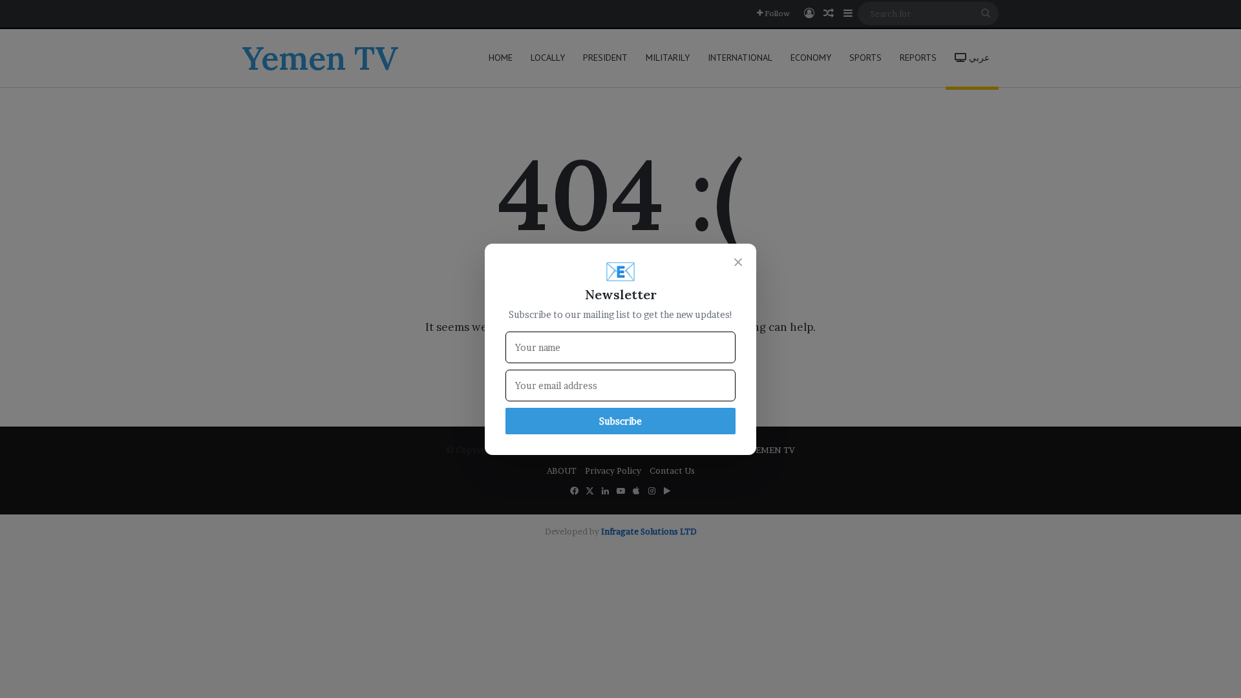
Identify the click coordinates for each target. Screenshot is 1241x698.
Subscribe (620, 421)
